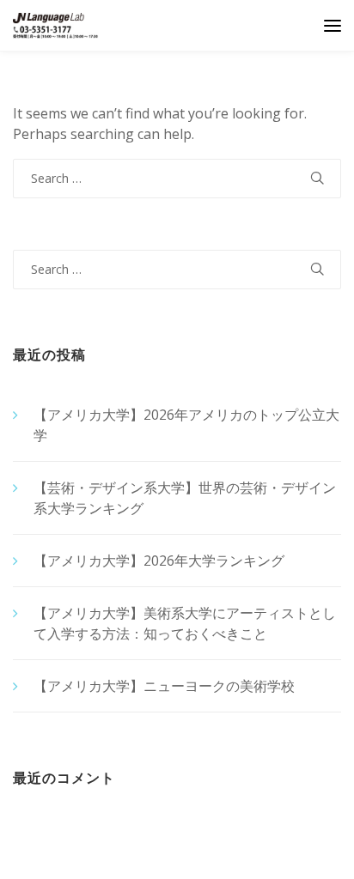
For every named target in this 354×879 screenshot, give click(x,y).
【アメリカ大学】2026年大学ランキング (159, 560)
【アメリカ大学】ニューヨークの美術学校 (164, 685)
